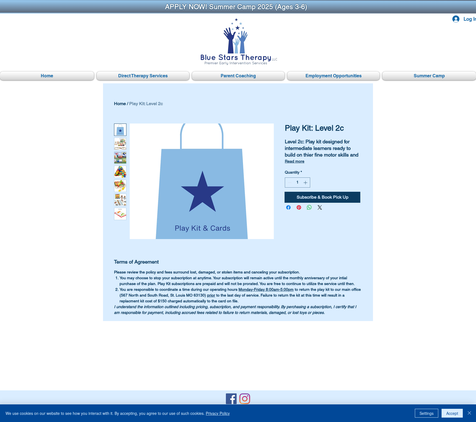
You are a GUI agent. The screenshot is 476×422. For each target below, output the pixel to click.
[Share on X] (320, 207)
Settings (427, 413)
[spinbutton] (297, 182)
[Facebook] (231, 398)
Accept (452, 413)
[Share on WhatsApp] (309, 207)
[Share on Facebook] (288, 207)
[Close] (469, 413)
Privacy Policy (218, 413)
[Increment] (305, 182)
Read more (294, 161)
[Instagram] (244, 398)
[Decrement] (289, 182)
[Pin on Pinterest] (299, 207)
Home (120, 103)
